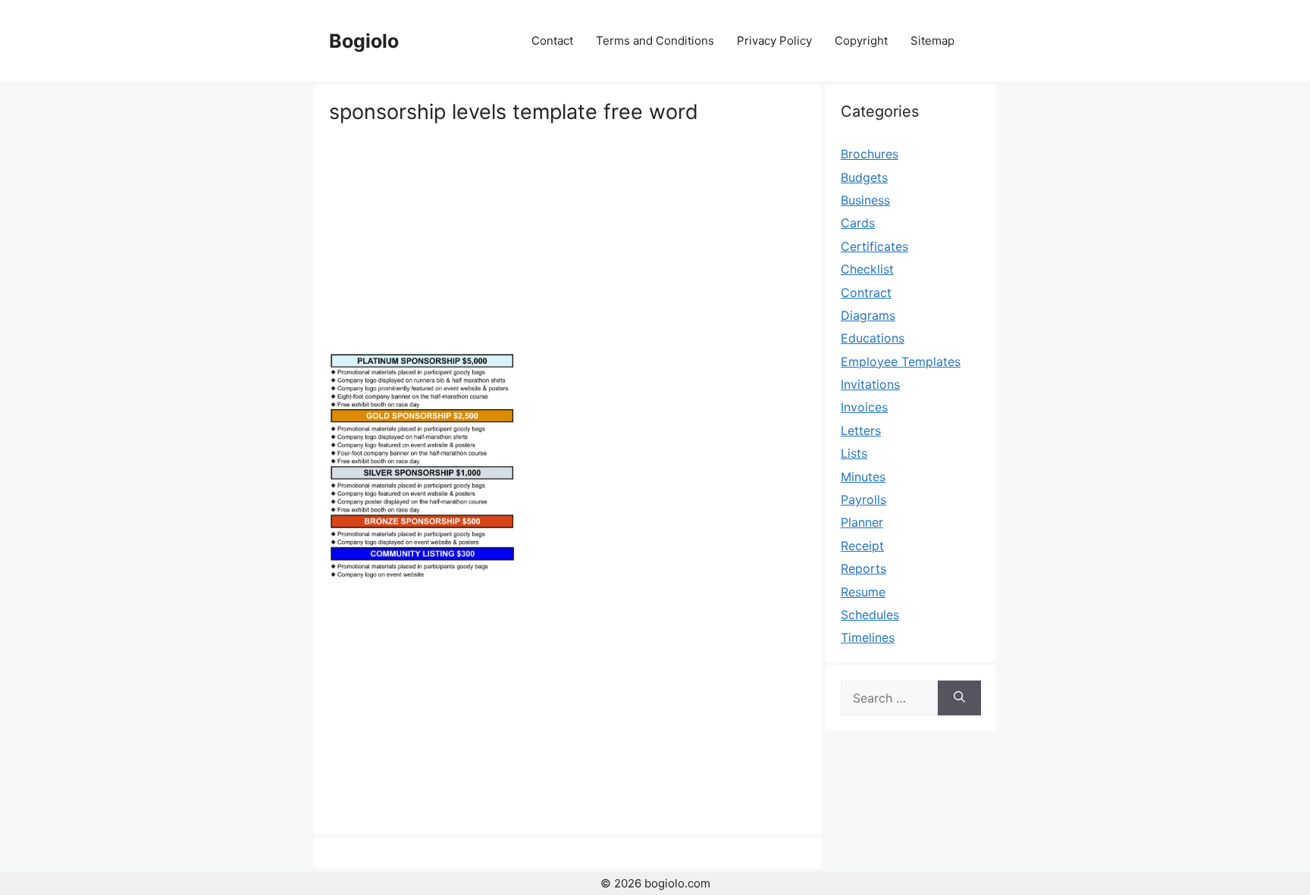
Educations (872, 338)
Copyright (861, 40)
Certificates (874, 246)
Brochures (869, 153)
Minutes (863, 476)
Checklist (867, 269)
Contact (552, 40)
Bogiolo (364, 41)
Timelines (868, 637)
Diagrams (868, 315)
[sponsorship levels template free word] (422, 575)
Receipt (862, 545)
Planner (862, 522)
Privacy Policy (774, 40)
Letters (861, 430)
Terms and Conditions (655, 40)
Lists (854, 453)
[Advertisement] (568, 239)
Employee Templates (901, 361)
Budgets (864, 177)
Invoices (864, 407)
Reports (863, 568)
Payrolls (863, 499)
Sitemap (932, 40)
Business (865, 200)
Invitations (870, 384)
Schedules (870, 614)
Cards (858, 222)
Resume (863, 591)
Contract (866, 292)
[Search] (959, 698)
